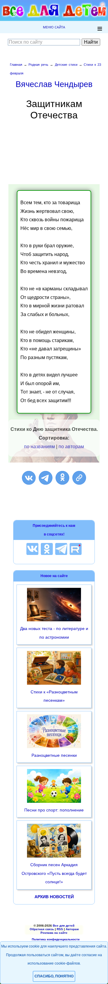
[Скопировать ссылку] (79, 478)
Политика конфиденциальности (56, 939)
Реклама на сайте (54, 932)
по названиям (39, 446)
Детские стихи (66, 64)
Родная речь (38, 64)
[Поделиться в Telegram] (45, 478)
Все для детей (63, 925)
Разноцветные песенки (54, 755)
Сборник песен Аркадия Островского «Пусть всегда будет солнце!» (54, 873)
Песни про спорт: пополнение (54, 810)
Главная (16, 64)
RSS (60, 929)
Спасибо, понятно (54, 976)
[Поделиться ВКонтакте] (29, 478)
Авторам (72, 929)
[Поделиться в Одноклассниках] (62, 478)
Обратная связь (42, 929)
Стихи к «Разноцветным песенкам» (54, 696)
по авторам (71, 446)
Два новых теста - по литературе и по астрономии (54, 633)
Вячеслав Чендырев (54, 84)
